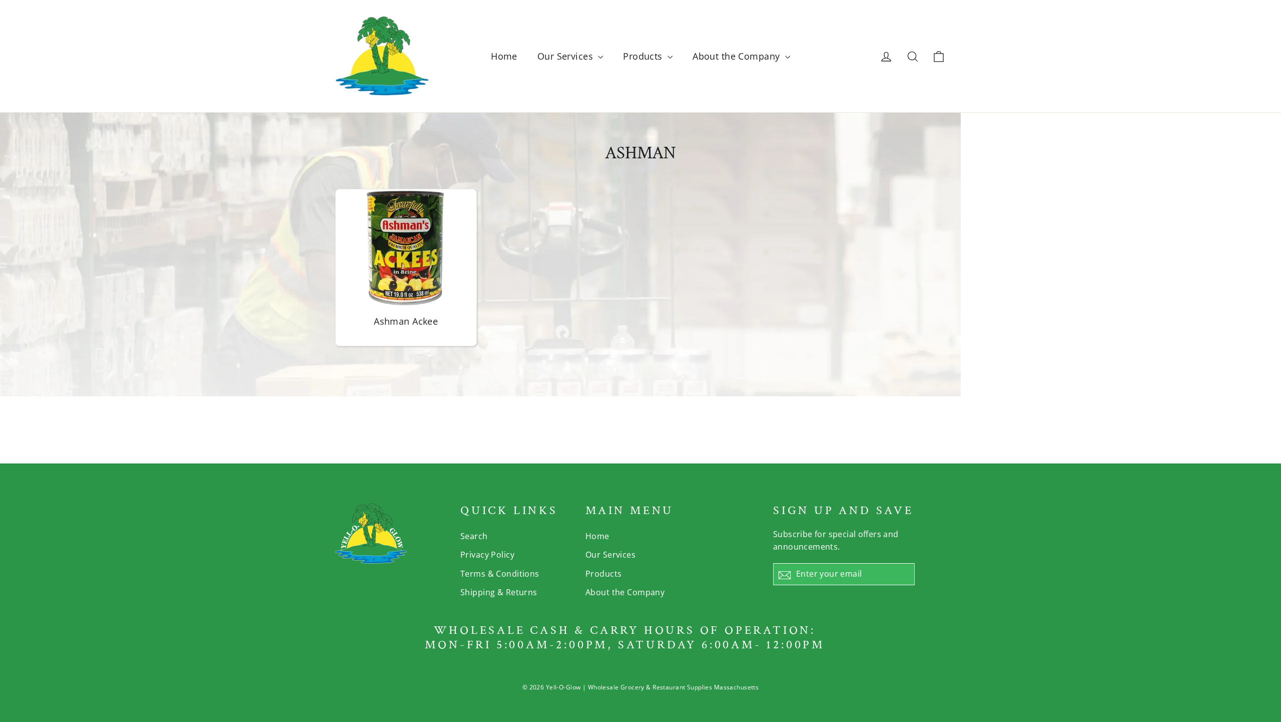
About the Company (738, 56)
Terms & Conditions (499, 573)
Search (474, 536)
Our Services (566, 56)
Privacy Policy (487, 554)
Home (504, 56)
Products (644, 56)
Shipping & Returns (498, 592)
